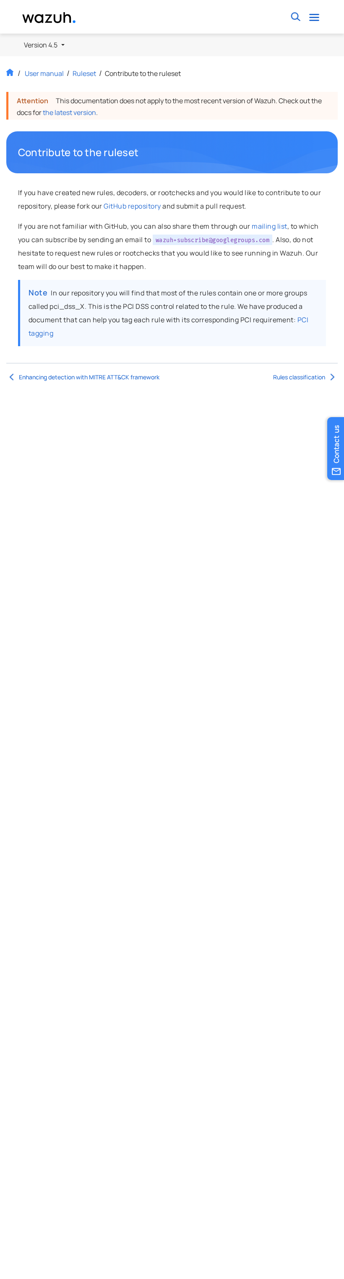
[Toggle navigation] (314, 17)
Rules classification (299, 377)
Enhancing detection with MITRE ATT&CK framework (89, 377)
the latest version (69, 112)
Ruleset (84, 73)
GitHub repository (132, 206)
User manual (44, 73)
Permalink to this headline (143, 152)
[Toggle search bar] (295, 17)
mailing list (269, 226)
